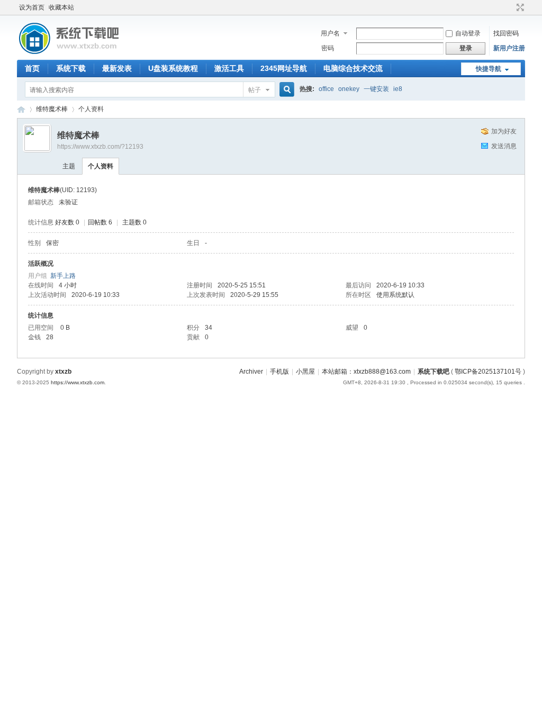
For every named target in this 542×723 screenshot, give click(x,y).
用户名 (330, 33)
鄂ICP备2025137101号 (488, 371)
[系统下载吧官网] (68, 53)
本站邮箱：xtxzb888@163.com (366, 371)
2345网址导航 (283, 68)
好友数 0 (67, 222)
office (326, 89)
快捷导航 (488, 69)
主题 (68, 166)
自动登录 (468, 33)
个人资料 (100, 166)
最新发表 (117, 68)
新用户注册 (509, 48)
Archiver (251, 371)
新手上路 (63, 275)
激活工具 (229, 68)
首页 (32, 68)
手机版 (279, 371)
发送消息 (504, 146)
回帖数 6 (100, 222)
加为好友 (504, 131)
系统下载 (71, 68)
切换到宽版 (519, 7)
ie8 (397, 89)
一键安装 (376, 89)
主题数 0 (134, 222)
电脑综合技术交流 (353, 68)
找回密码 (506, 33)
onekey (348, 89)
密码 (327, 48)
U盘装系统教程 (173, 68)
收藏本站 (61, 7)
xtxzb (63, 371)
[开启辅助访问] (510, 7)
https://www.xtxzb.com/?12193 (100, 146)
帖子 (254, 90)
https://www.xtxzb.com (77, 382)
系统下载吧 (433, 371)
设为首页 (31, 7)
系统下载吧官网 (21, 109)
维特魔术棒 (52, 109)
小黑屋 (305, 371)
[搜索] (285, 90)
